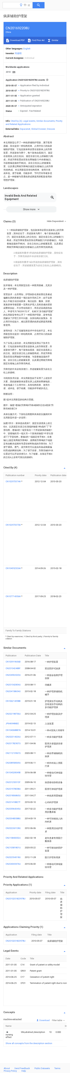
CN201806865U (13, 795)
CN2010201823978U (15, 898)
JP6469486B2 (12, 723)
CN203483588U (13, 818)
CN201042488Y (13, 668)
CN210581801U (13, 847)
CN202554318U (13, 857)
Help (23, 1071)
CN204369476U (13, 864)
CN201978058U (13, 789)
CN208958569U (13, 763)
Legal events (29, 121)
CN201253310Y (13, 782)
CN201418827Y (13, 802)
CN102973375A (13, 525)
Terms (57, 1068)
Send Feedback (22, 1068)
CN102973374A (13, 481)
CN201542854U (13, 684)
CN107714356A (13, 596)
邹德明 (18, 53)
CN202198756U (13, 713)
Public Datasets (42, 1068)
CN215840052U (13, 838)
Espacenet (25, 129)
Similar (54, 40)
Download (44, 1020)
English (26, 48)
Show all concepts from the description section (29, 1043)
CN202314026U (13, 736)
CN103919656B (13, 661)
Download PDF (17, 40)
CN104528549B (13, 772)
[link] (9, 1034)
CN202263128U (13, 828)
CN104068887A (13, 730)
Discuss (51, 129)
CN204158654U (13, 691)
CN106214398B (13, 701)
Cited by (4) (16, 121)
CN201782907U (13, 743)
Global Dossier (38, 129)
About (7, 1068)
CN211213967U (13, 753)
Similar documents (45, 121)
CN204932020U (13, 675)
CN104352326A (13, 568)
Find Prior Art (38, 40)
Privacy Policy (10, 1071)
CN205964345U (13, 808)
